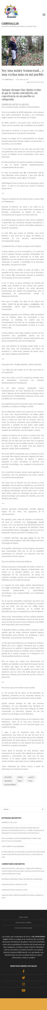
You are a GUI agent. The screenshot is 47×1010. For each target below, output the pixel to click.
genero (31, 777)
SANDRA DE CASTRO (10, 104)
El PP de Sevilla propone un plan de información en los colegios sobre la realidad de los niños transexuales (12, 797)
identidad (8, 781)
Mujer (20, 781)
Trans (30, 781)
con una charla (26, 538)
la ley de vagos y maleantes (27, 304)
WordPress (40, 1005)
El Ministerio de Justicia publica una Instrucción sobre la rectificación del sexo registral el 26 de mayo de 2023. (23, 854)
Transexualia (32, 522)
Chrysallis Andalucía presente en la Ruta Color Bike (34, 794)
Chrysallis (9, 79)
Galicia (20, 777)
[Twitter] (23, 978)
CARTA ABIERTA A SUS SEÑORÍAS (13, 846)
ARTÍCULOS (33, 82)
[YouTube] (23, 991)
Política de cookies (23, 923)
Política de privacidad (23, 928)
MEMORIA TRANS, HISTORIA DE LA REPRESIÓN (26, 879)
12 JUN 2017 (24, 104)
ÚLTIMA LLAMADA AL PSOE (18, 884)
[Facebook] (24, 972)
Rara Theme (20, 1005)
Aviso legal (23, 917)
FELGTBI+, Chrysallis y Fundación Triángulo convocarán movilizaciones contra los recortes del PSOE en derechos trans (23, 871)
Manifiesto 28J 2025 (9, 822)
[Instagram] (23, 985)
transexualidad (10, 784)
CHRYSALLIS (10, 23)
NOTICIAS (40, 82)
